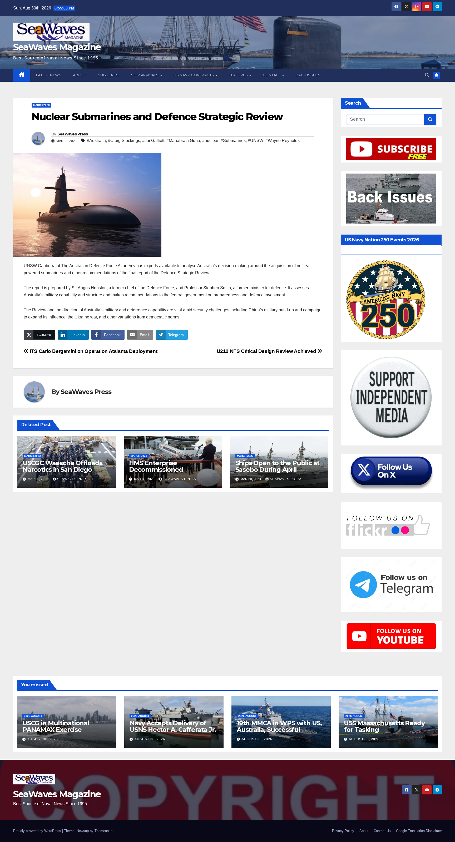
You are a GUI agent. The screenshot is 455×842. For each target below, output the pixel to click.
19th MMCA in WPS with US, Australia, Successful (279, 726)
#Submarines (233, 140)
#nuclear (210, 140)
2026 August (33, 715)
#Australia (96, 140)
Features (239, 75)
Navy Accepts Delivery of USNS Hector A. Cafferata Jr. (173, 726)
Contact (272, 75)
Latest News (49, 75)
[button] (427, 75)
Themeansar (104, 831)
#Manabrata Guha (183, 140)
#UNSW (255, 140)
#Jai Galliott (153, 140)
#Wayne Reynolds (282, 140)
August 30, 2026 (42, 739)
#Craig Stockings (124, 140)
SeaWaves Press (72, 134)
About (79, 75)
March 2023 (41, 105)
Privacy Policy (343, 831)
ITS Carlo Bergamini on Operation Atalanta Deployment (93, 351)
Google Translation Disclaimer (419, 831)
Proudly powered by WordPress (37, 831)
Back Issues (308, 75)
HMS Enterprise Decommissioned (156, 466)
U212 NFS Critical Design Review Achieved (267, 351)
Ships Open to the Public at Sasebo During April (277, 466)
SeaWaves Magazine (57, 47)
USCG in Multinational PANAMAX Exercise (55, 726)
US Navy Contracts (194, 75)
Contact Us (382, 831)
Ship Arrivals (145, 75)
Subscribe (109, 75)
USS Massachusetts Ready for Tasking (384, 726)
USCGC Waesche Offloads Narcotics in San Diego (62, 466)
